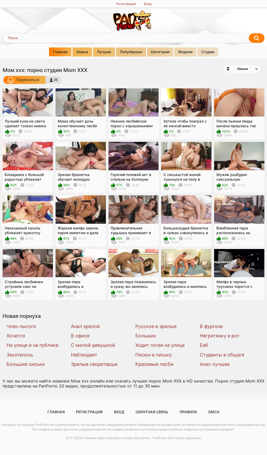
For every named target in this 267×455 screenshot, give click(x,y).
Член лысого (21, 326)
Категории (160, 52)
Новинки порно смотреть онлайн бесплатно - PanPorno (125, 438)
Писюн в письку (153, 354)
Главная (60, 52)
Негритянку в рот (220, 335)
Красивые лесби (154, 364)
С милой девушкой (93, 345)
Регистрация (126, 4)
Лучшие (104, 52)
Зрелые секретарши (94, 364)
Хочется (16, 335)
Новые (82, 52)
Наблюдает (84, 354)
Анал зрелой (85, 326)
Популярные (131, 52)
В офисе (80, 335)
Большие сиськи (26, 364)
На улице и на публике (32, 345)
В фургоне (211, 326)
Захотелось (20, 354)
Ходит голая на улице (160, 345)
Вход (147, 4)
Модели (185, 52)
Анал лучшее (214, 364)
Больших (145, 335)
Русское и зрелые (156, 326)
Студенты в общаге (222, 354)
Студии (207, 52)
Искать (256, 38)
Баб (204, 345)
